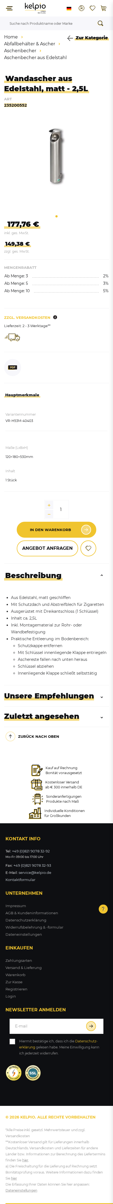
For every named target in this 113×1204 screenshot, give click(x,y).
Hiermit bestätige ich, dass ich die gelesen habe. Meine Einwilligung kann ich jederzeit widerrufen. (59, 1047)
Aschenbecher (20, 50)
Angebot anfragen (47, 548)
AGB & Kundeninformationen (31, 913)
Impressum (15, 906)
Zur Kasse (13, 982)
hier (25, 1160)
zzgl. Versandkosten (27, 317)
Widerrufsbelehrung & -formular (34, 927)
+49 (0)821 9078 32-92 (31, 851)
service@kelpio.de (35, 872)
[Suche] (102, 23)
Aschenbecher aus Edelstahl (35, 57)
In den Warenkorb (50, 530)
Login (10, 996)
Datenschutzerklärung (25, 920)
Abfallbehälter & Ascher (29, 43)
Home (11, 37)
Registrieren (16, 989)
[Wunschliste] (92, 8)
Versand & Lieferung (23, 967)
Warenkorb (15, 975)
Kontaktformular (20, 879)
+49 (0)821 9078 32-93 (32, 865)
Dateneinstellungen (23, 934)
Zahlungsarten (18, 960)
